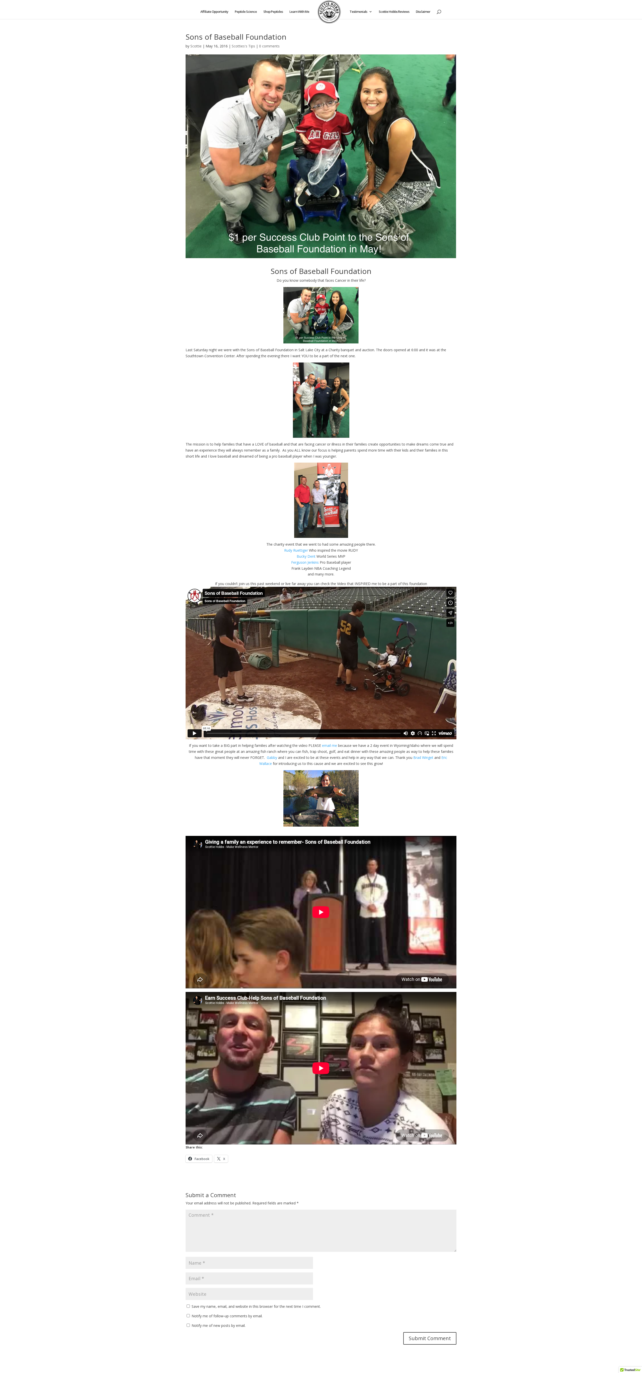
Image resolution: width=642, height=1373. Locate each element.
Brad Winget (423, 757)
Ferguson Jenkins (305, 562)
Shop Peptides (273, 12)
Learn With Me (299, 12)
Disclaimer (423, 12)
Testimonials (358, 12)
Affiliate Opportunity (214, 12)
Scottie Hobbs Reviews (394, 12)
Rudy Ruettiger (296, 550)
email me (329, 745)
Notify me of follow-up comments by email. (227, 1316)
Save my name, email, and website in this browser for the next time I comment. (256, 1306)
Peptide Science (246, 12)
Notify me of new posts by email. (219, 1325)
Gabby (272, 757)
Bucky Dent (306, 556)
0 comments (269, 46)
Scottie (196, 46)
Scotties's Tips (243, 46)
